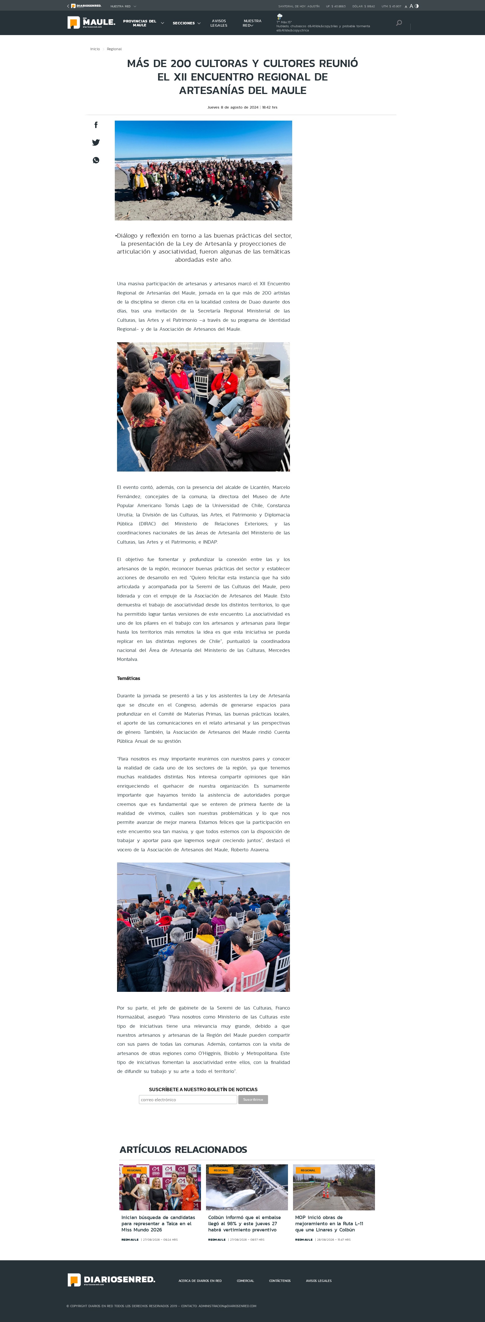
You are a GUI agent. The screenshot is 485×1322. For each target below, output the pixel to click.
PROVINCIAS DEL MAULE (139, 23)
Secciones (184, 23)
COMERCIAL (245, 1280)
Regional (114, 49)
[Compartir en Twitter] (96, 145)
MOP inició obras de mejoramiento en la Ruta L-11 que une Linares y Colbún (329, 1223)
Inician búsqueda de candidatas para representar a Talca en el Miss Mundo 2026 (158, 1223)
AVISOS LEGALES (219, 23)
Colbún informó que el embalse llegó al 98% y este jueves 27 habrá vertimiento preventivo (244, 1223)
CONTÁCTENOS (280, 1280)
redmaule (130, 1239)
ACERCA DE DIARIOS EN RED (200, 1280)
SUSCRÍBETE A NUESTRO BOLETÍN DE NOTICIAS (203, 1089)
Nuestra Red (121, 6)
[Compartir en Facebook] (96, 127)
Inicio (95, 49)
